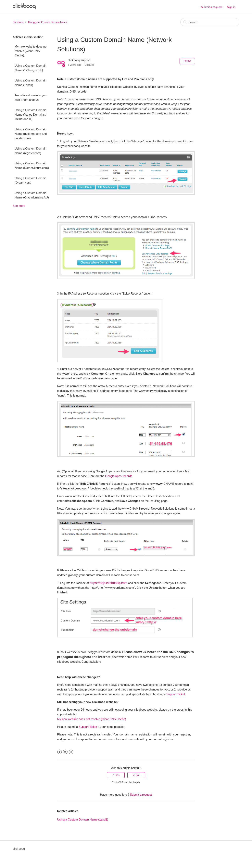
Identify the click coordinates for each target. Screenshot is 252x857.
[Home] (24, 8)
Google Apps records (118, 476)
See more (19, 205)
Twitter (65, 751)
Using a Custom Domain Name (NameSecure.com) (32, 165)
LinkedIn (71, 751)
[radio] (116, 775)
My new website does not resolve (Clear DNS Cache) (91, 719)
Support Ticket (175, 694)
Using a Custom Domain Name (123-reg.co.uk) (30, 68)
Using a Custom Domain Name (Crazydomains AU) (32, 195)
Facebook (59, 751)
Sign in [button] (231, 6)
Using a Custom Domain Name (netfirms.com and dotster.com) (31, 134)
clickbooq (18, 22)
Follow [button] (187, 61)
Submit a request (211, 6)
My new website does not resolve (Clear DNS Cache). (31, 51)
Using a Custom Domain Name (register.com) (30, 151)
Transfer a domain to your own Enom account (31, 97)
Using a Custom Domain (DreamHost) (30, 180)
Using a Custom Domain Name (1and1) (30, 83)
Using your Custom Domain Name (47, 22)
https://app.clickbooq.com (108, 583)
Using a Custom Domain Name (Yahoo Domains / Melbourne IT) (30, 114)
